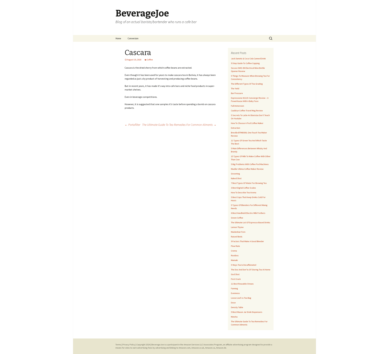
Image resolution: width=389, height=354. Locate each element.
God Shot (235, 274)
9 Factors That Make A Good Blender (247, 241)
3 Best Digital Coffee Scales (243, 187)
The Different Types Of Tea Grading (247, 83)
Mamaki (234, 260)
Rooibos (235, 255)
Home (118, 38)
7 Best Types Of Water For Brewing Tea (249, 183)
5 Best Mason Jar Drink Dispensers (246, 312)
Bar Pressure (237, 93)
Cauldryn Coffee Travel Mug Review (247, 110)
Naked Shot (236, 178)
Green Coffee (237, 217)
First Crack (236, 279)
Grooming (235, 173)
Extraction (235, 128)
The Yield (235, 88)
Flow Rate (235, 246)
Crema (234, 250)
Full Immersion (237, 105)
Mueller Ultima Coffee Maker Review (247, 169)
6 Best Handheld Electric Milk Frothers (248, 213)
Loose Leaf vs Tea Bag (241, 298)
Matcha (234, 316)
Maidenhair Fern (238, 232)
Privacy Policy (128, 344)
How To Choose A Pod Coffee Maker (247, 123)
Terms (118, 344)
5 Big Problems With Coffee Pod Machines (250, 164)
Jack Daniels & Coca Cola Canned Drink (248, 58)
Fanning (234, 288)
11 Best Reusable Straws (242, 283)
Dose (233, 302)
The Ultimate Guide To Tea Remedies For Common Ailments (179, 125)
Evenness (235, 293)
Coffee (150, 59)
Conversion (133, 38)
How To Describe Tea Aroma (243, 192)
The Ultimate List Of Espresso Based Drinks (250, 222)
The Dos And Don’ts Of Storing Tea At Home (250, 269)
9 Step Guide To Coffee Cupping (245, 63)
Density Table (237, 307)
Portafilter (132, 125)
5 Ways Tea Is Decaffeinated (243, 265)
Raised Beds (236, 236)
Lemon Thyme (237, 227)
